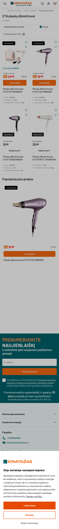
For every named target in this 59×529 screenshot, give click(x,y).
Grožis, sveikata (30, 11)
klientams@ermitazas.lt (18, 442)
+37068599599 (13, 438)
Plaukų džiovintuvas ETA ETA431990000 (43, 90)
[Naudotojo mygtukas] (48, 3)
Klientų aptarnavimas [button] (13, 414)
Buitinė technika (14, 11)
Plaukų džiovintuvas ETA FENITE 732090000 (44, 158)
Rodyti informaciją (29, 523)
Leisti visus (29, 505)
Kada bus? (15, 150)
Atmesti (29, 515)
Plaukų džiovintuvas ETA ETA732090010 (13, 90)
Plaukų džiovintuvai (46, 11)
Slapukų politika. (34, 496)
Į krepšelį (15, 82)
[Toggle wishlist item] (26, 42)
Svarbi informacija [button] (11, 422)
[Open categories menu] (4, 3)
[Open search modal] (42, 3)
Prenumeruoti (29, 371)
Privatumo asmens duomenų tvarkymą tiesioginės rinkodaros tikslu (31, 381)
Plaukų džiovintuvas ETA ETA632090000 (13, 158)
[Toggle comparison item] (26, 47)
